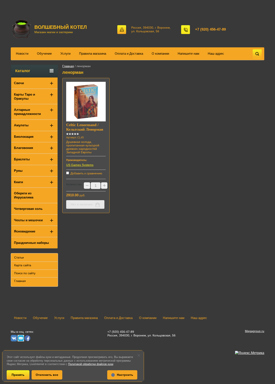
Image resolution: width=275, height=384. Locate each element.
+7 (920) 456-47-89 (210, 29)
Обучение (44, 53)
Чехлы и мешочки (28, 220)
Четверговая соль (28, 209)
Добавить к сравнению (86, 173)
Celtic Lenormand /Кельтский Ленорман (84, 127)
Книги (18, 182)
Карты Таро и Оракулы (24, 96)
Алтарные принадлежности (27, 112)
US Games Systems (79, 165)
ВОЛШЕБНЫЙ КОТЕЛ (60, 27)
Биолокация (24, 136)
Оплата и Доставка (129, 53)
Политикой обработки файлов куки (90, 364)
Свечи (19, 83)
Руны (18, 170)
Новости (22, 53)
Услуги (65, 53)
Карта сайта (22, 265)
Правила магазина (92, 53)
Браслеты (22, 159)
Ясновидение (24, 231)
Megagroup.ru (254, 331)
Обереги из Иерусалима (23, 195)
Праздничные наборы (31, 243)
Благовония (23, 148)
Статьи (19, 257)
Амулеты (21, 125)
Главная (68, 66)
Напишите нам (188, 53)
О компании (160, 53)
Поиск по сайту (24, 273)
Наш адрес (216, 53)
